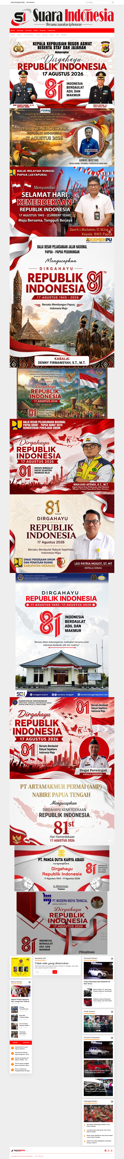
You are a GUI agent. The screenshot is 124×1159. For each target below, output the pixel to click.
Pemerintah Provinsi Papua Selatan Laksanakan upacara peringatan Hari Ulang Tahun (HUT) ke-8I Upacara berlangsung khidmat (22, 1048)
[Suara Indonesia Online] (62, 16)
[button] (112, 2)
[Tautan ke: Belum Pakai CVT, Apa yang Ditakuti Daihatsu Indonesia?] (88, 992)
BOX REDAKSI (39, 1156)
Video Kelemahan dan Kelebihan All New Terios (97, 983)
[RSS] (111, 1150)
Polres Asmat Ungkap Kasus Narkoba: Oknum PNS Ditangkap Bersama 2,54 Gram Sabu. (22, 1064)
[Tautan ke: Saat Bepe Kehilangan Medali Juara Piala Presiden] (98, 1113)
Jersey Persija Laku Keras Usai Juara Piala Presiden (99, 1131)
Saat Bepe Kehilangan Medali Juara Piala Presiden (98, 1125)
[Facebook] (105, 1150)
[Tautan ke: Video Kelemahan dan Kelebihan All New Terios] (98, 970)
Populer (15, 1042)
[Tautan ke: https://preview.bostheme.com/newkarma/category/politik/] (112, 1012)
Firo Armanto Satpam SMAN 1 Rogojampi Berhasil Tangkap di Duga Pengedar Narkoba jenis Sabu (24, 1024)
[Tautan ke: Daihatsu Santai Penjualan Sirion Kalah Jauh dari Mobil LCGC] (88, 1002)
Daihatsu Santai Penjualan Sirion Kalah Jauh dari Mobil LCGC (102, 1000)
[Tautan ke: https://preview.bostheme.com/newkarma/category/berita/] (29, 982)
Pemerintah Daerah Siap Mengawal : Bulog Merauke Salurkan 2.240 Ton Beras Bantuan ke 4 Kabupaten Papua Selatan (22, 1053)
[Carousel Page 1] (97, 1030)
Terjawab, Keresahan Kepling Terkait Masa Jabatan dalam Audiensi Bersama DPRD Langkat (24, 1033)
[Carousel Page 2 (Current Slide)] (99, 1030)
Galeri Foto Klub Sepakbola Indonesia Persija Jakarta (99, 1141)
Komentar (26, 1042)
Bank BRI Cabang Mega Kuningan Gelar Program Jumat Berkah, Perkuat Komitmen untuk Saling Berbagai (24, 1016)
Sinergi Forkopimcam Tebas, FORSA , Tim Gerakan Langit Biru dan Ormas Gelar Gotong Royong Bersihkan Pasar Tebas (24, 1008)
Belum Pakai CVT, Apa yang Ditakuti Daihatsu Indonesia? (102, 990)
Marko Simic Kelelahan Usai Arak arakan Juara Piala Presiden (100, 1136)
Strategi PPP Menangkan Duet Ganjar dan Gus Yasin (96, 1025)
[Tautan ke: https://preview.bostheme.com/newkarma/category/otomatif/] (112, 958)
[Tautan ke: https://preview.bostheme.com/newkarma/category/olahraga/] (112, 1101)
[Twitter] (108, 1150)
